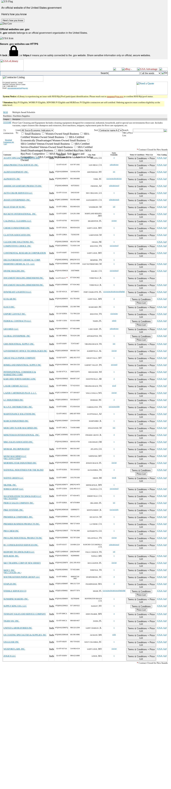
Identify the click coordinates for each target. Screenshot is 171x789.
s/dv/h (114, 321)
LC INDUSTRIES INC (13, 400)
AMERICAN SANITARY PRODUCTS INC (23, 186)
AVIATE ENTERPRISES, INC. (17, 200)
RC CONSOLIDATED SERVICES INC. (21, 545)
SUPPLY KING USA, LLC (15, 606)
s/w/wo (114, 351)
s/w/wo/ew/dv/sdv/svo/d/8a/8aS (114, 291)
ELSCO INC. (9, 307)
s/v (114, 171)
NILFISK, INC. (10, 485)
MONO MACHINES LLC (15, 456)
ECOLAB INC (10, 299)
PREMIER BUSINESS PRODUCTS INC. (22, 524)
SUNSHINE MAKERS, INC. (16, 599)
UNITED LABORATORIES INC (18, 628)
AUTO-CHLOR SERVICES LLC (18, 193)
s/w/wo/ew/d (114, 245)
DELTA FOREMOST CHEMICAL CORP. (22, 260)
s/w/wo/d (114, 365)
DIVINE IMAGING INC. (14, 271)
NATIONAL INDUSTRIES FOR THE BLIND (23, 470)
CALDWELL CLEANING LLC (17, 221)
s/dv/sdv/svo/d (114, 185)
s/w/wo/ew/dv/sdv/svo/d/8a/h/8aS (114, 591)
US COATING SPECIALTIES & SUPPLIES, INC (25, 635)
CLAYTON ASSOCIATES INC (17, 235)
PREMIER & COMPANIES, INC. (18, 517)
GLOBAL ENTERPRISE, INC (17, 336)
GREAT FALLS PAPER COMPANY (19, 358)
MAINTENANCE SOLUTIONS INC (20, 414)
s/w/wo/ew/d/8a (114, 407)
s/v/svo (114, 221)
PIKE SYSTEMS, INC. (14, 510)
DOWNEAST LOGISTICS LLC (17, 292)
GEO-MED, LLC (11, 329)
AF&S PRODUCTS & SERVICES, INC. (21, 165)
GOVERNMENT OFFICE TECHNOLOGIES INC (25, 351)
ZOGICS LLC (10, 656)
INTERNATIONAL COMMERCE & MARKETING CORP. (20, 373)
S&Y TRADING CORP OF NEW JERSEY (22, 563)
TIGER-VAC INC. (11, 621)
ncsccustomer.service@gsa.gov (18, 88)
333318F (7, 122)
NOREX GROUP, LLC (14, 489)
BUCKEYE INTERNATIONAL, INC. (20, 214)
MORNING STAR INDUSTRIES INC (20, 463)
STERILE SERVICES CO (15, 591)
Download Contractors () (8, 142)
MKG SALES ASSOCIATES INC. (18, 442)
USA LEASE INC (11, 642)
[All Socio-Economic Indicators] (57, 130)
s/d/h (114, 635)
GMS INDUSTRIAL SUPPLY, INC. (19, 344)
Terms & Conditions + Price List (141, 159)
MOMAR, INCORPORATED (16, 449)
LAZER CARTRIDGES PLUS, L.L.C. (20, 393)
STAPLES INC (10, 584)
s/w (114, 343)
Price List (141, 303)
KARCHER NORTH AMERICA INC (20, 379)
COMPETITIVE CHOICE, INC (17, 246)
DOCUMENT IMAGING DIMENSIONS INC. (24, 278)
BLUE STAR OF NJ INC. (15, 207)
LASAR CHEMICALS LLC (16, 386)
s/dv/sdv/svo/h (114, 199)
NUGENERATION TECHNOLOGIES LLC (22, 496)
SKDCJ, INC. (9, 570)
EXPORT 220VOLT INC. (15, 314)
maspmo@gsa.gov (115, 96)
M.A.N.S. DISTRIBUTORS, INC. (18, 407)
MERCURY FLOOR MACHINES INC (21, 428)
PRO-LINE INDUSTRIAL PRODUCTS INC (23, 538)
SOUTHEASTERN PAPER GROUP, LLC (22, 577)
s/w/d (114, 385)
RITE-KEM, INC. (11, 556)
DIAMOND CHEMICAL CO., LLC (19, 264)
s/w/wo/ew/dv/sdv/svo (114, 179)
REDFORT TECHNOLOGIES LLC (19, 552)
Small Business (32, 133)
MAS (5, 112)
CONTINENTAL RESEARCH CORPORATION (25, 253)
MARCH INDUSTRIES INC (16, 421)
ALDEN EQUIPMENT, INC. (16, 172)
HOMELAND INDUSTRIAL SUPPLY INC (22, 365)
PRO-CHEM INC (11, 531)
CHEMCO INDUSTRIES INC (17, 228)
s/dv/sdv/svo (114, 165)
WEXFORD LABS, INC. (14, 649)
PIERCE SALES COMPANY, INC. (19, 503)
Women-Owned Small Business (62, 133)
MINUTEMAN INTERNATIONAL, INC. (22, 435)
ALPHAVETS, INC (12, 179)
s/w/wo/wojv (114, 509)
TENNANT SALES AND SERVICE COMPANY (25, 614)
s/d (114, 207)
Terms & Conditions (141, 299)
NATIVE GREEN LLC (14, 478)
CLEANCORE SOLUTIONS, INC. (19, 242)
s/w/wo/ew (114, 313)
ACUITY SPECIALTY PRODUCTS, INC (22, 158)
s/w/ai (114, 477)
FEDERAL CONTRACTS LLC (17, 321)
